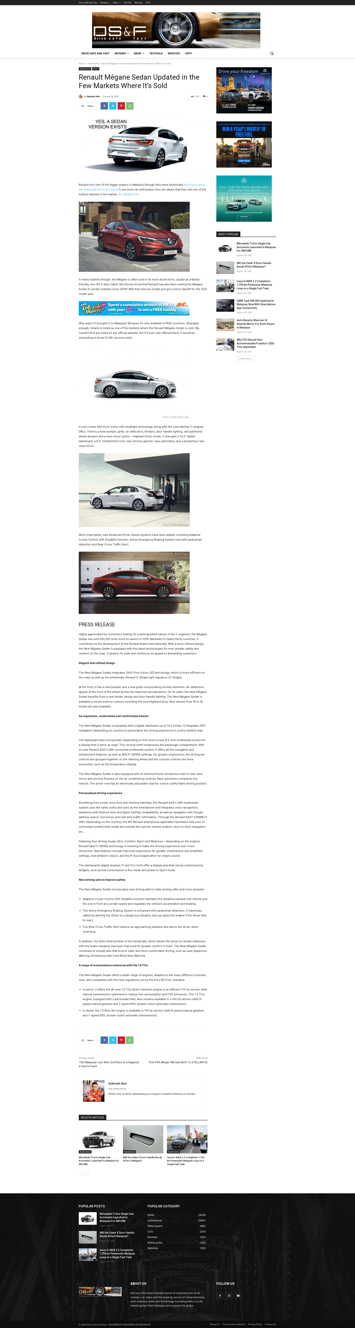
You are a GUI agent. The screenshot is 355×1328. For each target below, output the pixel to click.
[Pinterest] (121, 106)
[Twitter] (112, 106)
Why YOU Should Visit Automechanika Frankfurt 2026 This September (255, 343)
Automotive (93, 63)
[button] (271, 53)
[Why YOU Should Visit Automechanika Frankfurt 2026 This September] (225, 344)
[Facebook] (104, 106)
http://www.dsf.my (117, 1088)
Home (82, 63)
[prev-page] (81, 1173)
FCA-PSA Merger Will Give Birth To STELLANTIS (178, 1062)
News (95, 68)
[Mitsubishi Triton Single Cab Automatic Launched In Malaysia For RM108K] (99, 1139)
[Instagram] (229, 1295)
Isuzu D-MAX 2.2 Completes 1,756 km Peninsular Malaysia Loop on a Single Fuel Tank (185, 1160)
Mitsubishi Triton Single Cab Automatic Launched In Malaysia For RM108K (99, 1160)
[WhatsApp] (129, 106)
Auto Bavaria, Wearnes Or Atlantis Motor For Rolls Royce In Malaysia (255, 324)
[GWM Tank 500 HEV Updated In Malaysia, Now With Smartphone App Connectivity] (225, 305)
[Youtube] (238, 1295)
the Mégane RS (128, 194)
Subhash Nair (93, 96)
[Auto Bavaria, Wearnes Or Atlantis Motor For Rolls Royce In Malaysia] (225, 325)
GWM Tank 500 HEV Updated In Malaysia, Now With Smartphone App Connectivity (256, 304)
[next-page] (87, 1173)
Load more (245, 358)
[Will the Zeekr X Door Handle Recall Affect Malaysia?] (143, 1139)
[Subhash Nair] (81, 96)
